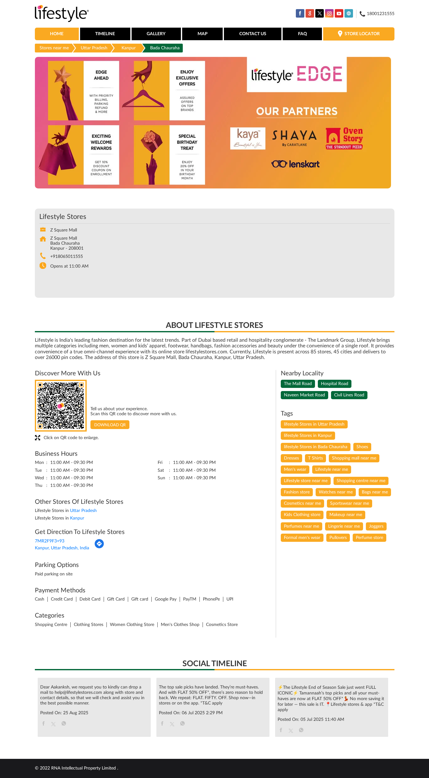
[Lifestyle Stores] (62, 14)
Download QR (110, 425)
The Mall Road (298, 384)
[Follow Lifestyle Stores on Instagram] (329, 13)
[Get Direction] (99, 547)
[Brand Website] (349, 13)
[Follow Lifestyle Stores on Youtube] (339, 13)
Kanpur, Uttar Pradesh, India (62, 548)
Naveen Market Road (304, 395)
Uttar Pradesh (94, 48)
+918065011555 (66, 256)
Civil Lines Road (349, 395)
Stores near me (54, 48)
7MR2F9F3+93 (49, 541)
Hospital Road (334, 384)
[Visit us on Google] (310, 13)
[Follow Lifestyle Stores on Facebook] (300, 13)
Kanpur (129, 48)
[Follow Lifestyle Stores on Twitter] (319, 13)
